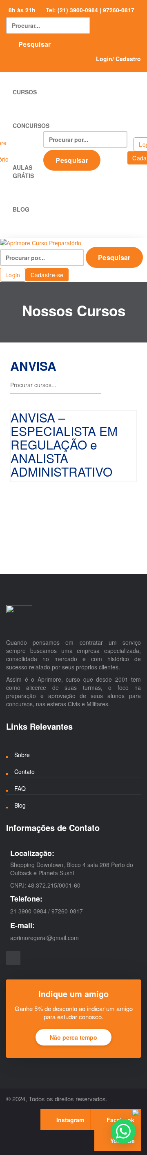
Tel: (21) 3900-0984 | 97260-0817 (90, 10)
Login (104, 59)
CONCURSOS (31, 125)
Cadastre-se (47, 275)
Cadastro (128, 59)
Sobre (22, 755)
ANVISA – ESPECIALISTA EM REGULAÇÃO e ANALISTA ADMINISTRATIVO (64, 444)
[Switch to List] (130, 387)
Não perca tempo (73, 1037)
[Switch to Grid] (115, 387)
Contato (24, 771)
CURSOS (25, 92)
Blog (20, 805)
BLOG (21, 209)
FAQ (20, 788)
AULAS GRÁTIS (24, 171)
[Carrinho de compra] (129, 143)
